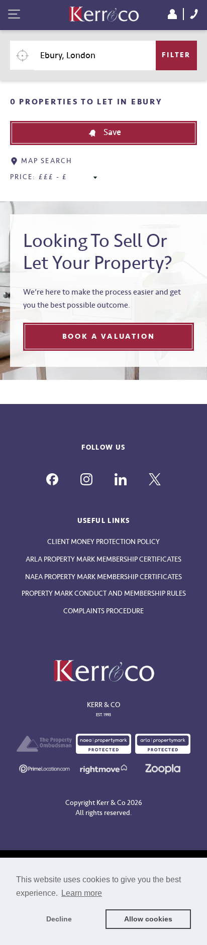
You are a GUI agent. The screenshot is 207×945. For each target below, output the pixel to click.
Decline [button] (59, 919)
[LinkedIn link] (121, 479)
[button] (103, 133)
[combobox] (95, 55)
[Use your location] (22, 55)
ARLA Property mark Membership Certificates (103, 559)
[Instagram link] (86, 479)
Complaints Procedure (103, 611)
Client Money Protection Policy (103, 541)
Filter (176, 55)
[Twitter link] (155, 479)
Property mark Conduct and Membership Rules (104, 593)
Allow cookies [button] (148, 919)
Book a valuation (108, 336)
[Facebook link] (52, 479)
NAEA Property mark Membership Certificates (103, 577)
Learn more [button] (81, 893)
